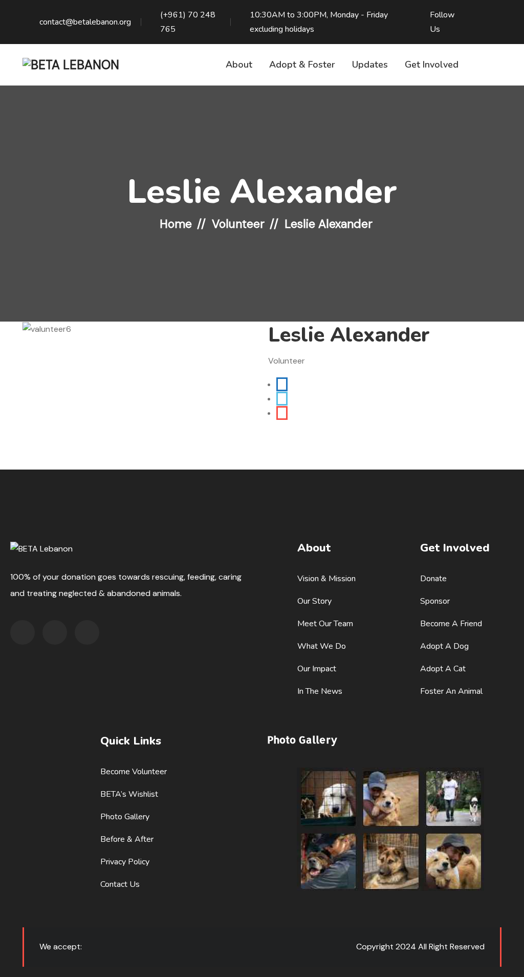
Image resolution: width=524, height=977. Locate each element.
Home (176, 223)
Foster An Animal (451, 691)
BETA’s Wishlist (129, 794)
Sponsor (435, 601)
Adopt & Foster (302, 64)
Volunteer (238, 223)
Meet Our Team (325, 623)
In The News (319, 691)
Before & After (127, 839)
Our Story (314, 601)
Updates (370, 64)
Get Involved (431, 64)
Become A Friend (451, 623)
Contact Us (120, 884)
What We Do (321, 646)
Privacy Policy (124, 861)
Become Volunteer (133, 771)
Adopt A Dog (444, 646)
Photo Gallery (124, 816)
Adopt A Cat (443, 668)
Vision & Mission (326, 578)
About (239, 64)
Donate (433, 578)
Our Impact (316, 668)
